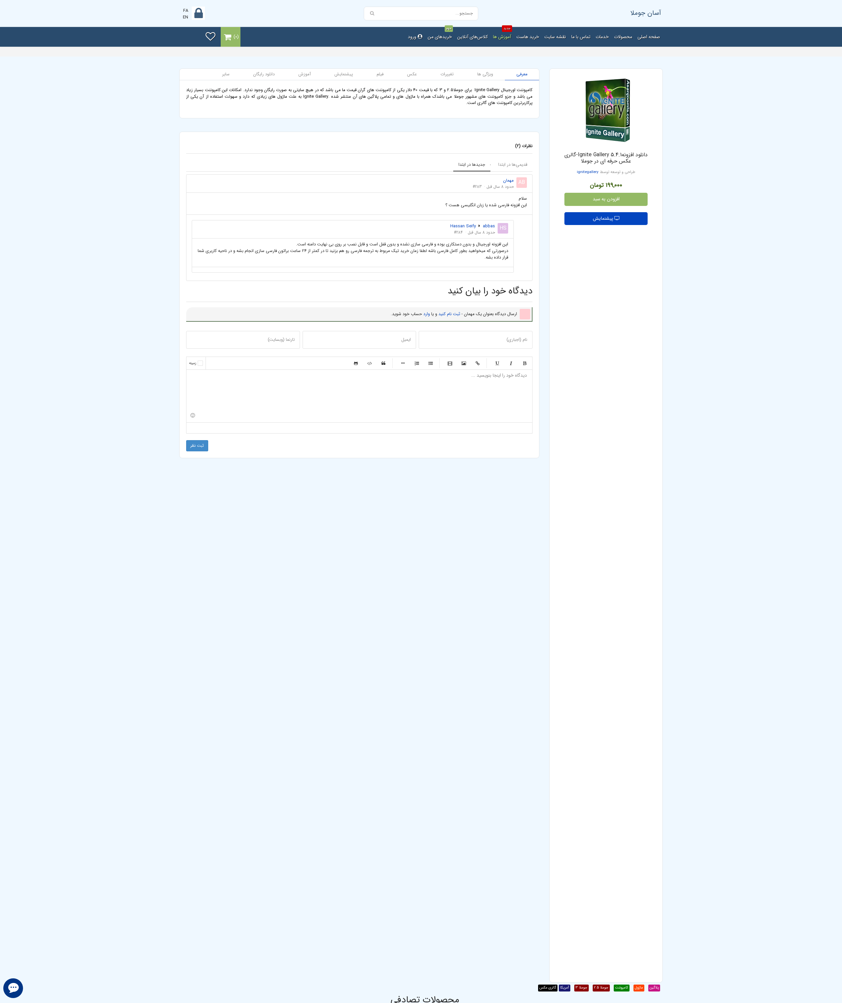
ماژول (639, 987)
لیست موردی (430, 363)
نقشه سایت (555, 36)
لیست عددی (416, 363)
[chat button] (13, 988)
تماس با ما (580, 36)
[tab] (522, 74)
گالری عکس (547, 987)
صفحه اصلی (648, 36)
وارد (426, 314)
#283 (477, 187)
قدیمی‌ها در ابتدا (512, 164)
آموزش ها (502, 33)
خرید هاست (527, 36)
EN (185, 17)
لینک (477, 363)
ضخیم (524, 363)
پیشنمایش (603, 218)
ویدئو (450, 363)
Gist (355, 363)
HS (503, 228)
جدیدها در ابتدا (471, 164)
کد (369, 363)
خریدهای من (440, 33)
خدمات (602, 36)
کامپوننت (621, 987)
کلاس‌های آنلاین (472, 36)
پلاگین (654, 987)
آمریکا (564, 987)
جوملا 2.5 (601, 987)
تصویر (463, 363)
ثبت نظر (197, 445)
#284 (458, 232)
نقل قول (383, 363)
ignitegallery (588, 172)
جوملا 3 (581, 987)
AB (521, 182)
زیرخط (497, 363)
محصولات (623, 36)
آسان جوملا (646, 13)
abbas (489, 226)
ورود (413, 36)
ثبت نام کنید (449, 314)
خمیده (510, 363)
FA (185, 10)
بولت (403, 363)
